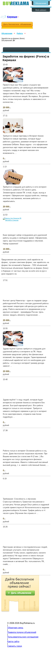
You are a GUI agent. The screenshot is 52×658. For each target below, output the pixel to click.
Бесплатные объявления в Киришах (16, 3)
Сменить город (14, 646)
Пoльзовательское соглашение (22, 637)
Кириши (12, 16)
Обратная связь (15, 628)
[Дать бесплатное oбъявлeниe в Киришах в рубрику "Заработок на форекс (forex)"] (17, 25)
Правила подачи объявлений (21, 632)
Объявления (40, 3)
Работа (20, 33)
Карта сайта (13, 641)
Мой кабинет (40, 10)
